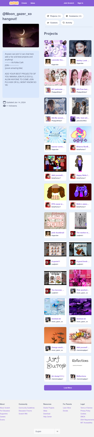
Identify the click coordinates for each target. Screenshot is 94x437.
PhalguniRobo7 (57, 92)
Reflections (81, 376)
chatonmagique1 (82, 350)
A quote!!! (56, 261)
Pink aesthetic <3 (83, 290)
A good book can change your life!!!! (83, 261)
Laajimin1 (79, 235)
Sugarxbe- (55, 64)
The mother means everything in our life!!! (83, 232)
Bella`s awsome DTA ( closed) (83, 204)
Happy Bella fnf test (83, 175)
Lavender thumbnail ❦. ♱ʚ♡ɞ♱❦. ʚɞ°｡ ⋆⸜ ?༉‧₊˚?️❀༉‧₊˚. (58, 60)
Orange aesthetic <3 (58, 347)
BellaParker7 (81, 149)
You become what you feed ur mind (58, 290)
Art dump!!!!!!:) (58, 376)
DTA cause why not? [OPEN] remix (58, 204)
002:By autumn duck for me (58, 118)
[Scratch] (14, 3)
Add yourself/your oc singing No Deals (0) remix (58, 175)
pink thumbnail (58, 232)
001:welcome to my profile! (58, 89)
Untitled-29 (56, 318)
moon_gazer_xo (82, 293)
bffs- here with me (83, 118)
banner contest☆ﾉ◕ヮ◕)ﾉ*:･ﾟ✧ (58, 146)
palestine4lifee (81, 121)
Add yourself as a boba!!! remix (83, 347)
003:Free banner (83, 89)
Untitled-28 (81, 318)
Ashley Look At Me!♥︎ (83, 60)
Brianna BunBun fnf (83, 146)
